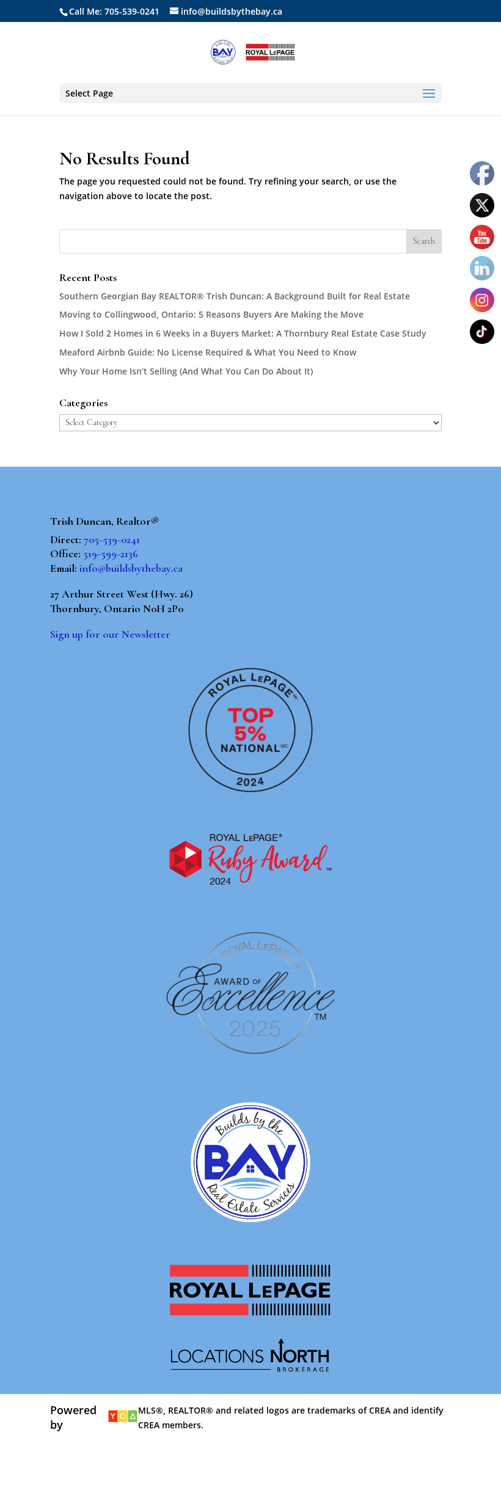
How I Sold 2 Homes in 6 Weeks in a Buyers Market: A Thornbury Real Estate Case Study (242, 333)
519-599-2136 (110, 553)
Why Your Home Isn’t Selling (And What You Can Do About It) (186, 371)
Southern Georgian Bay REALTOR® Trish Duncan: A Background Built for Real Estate (234, 296)
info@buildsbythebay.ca (131, 568)
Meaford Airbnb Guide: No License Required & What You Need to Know (207, 352)
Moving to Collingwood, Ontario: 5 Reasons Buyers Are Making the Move (211, 314)
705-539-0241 (112, 539)
